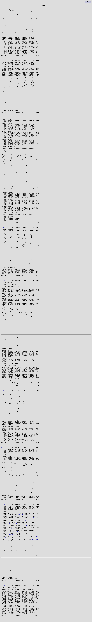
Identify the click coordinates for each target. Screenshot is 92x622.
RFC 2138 (32, 517)
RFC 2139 (24, 520)
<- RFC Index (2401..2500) (6, 1)
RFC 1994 (11, 534)
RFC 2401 (12, 528)
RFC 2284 (15, 531)
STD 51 (33, 539)
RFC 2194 (20, 514)
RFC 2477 (3, 60)
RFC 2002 (26, 525)
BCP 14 (10, 523)
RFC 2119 (15, 523)
